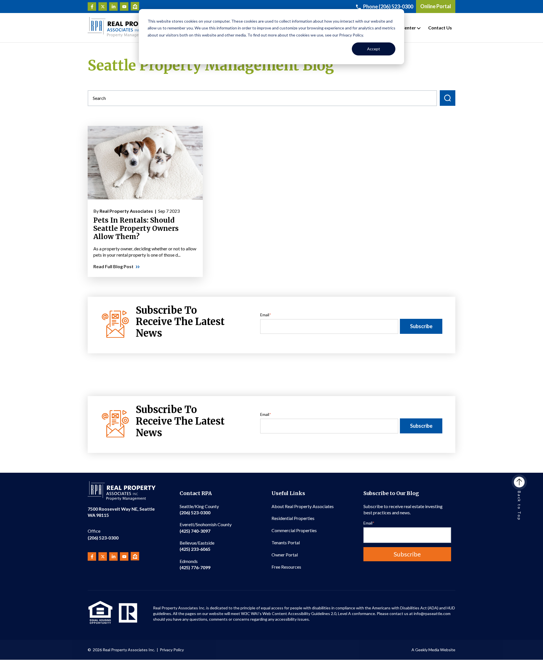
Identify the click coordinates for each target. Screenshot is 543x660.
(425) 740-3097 (206, 527)
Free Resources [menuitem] (286, 566)
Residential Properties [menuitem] (293, 518)
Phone (388, 6)
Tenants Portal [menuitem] (286, 542)
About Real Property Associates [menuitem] (303, 506)
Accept (373, 48)
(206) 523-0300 (103, 534)
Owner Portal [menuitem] (285, 554)
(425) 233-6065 (197, 546)
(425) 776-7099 (195, 564)
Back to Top (519, 506)
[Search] (447, 98)
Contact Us (440, 27)
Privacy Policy (172, 649)
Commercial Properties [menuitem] (294, 530)
